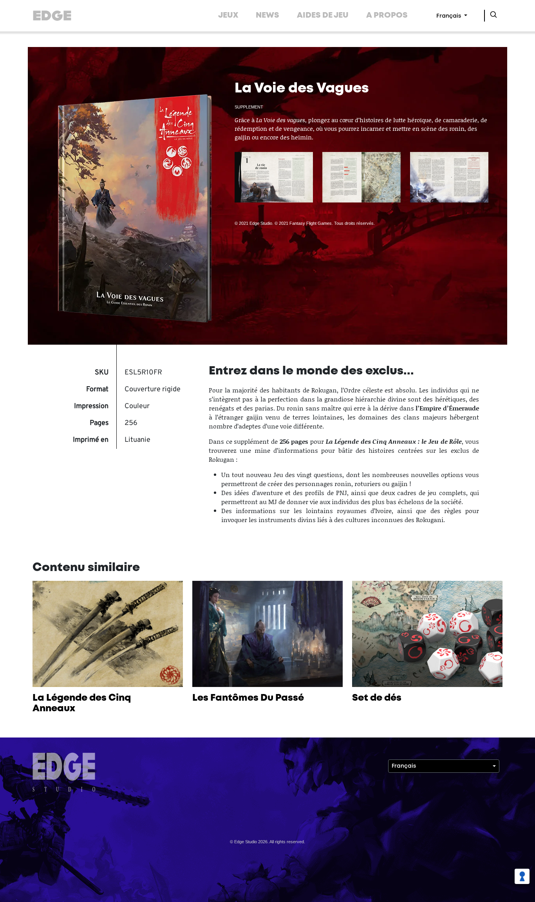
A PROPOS (387, 15)
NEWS (267, 15)
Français (449, 16)
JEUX (228, 15)
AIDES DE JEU (323, 15)
